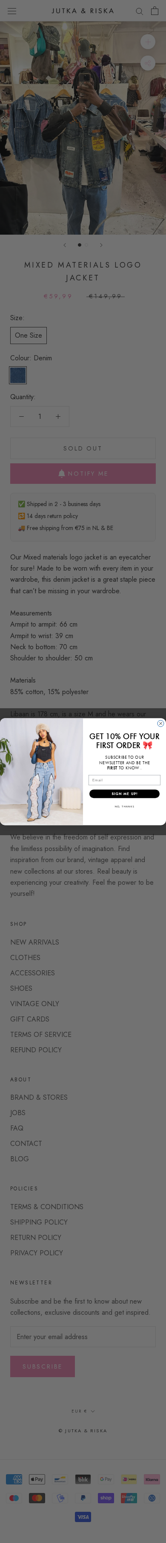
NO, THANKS (125, 806)
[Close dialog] (160, 723)
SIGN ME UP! (125, 793)
